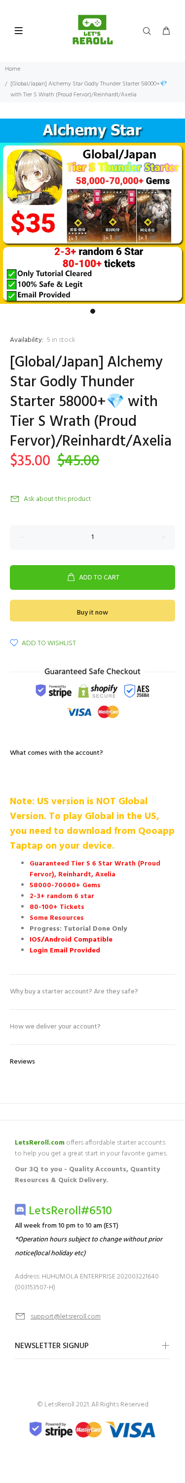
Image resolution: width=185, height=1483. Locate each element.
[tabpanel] (92, 211)
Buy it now (92, 612)
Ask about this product (57, 499)
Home (12, 69)
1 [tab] (92, 311)
